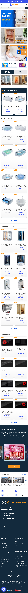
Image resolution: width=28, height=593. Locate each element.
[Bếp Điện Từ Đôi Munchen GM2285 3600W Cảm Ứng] (7, 401)
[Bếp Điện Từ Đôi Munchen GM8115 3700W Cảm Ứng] (21, 360)
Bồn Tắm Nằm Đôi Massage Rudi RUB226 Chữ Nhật (8, 108)
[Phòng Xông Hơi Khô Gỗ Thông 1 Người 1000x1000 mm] (21, 303)
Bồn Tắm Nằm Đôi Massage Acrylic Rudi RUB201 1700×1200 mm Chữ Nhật (7, 211)
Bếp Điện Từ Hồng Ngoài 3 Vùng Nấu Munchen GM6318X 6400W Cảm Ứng (7, 351)
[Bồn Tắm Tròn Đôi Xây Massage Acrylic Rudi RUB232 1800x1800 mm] (7, 122)
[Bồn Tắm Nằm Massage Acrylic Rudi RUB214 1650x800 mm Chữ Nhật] (21, 147)
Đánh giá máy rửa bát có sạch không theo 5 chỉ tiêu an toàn (6, 485)
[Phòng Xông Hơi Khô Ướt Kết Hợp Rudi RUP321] (7, 230)
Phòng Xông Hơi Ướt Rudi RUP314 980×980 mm (21, 245)
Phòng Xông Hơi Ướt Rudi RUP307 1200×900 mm (7, 294)
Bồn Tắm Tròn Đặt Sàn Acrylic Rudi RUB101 (21, 210)
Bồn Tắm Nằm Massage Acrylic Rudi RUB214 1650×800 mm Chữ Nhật (20, 162)
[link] (14, 1)
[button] (1, 1)
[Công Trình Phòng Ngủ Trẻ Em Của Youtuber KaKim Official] (14, 452)
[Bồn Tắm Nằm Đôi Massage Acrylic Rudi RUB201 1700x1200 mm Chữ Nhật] (7, 196)
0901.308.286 (6, 510)
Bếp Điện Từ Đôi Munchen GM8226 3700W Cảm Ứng (21, 350)
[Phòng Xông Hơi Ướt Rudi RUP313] (7, 255)
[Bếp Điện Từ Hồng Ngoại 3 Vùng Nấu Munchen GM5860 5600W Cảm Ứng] (21, 380)
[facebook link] (8, 576)
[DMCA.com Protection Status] (10, 590)
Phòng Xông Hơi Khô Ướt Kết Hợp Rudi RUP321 (7, 245)
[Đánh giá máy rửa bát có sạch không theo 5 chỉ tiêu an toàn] (6, 477)
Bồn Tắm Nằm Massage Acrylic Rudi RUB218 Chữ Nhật (7, 162)
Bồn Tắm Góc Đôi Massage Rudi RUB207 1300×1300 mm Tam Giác (20, 108)
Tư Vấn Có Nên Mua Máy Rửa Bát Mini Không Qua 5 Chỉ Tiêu (17, 485)
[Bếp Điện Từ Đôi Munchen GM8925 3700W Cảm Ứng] (7, 380)
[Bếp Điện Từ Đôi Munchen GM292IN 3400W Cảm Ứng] (7, 360)
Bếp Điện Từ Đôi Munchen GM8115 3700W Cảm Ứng (21, 370)
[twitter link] (14, 576)
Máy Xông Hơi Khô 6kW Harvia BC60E (20, 294)
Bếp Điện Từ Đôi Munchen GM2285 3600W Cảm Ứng (7, 412)
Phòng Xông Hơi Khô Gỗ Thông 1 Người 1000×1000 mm (20, 318)
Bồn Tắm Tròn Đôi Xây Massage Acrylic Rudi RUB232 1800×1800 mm (7, 137)
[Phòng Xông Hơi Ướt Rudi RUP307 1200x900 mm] (7, 279)
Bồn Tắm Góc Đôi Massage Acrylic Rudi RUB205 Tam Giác (21, 186)
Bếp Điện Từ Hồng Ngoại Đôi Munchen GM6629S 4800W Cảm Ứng (20, 413)
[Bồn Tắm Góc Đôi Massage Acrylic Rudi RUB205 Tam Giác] (21, 171)
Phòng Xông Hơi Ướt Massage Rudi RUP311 (21, 269)
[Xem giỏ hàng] (26, 5)
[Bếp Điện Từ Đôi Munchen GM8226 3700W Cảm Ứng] (21, 338)
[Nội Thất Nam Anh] (14, 5)
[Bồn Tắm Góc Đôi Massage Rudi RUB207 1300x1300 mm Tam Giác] (20, 94)
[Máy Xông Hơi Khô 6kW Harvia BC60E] (21, 279)
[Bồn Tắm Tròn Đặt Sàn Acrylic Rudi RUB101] (21, 196)
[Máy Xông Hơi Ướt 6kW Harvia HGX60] (7, 303)
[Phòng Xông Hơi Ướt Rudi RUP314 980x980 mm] (21, 230)
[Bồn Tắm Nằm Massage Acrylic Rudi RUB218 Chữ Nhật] (7, 147)
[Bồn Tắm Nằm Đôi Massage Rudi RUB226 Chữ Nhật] (7, 94)
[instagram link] (11, 576)
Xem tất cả (14, 220)
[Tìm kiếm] (26, 8)
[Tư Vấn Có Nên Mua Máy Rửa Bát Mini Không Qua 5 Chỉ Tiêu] (18, 477)
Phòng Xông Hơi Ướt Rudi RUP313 (7, 269)
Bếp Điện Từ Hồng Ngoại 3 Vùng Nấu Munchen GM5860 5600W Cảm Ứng (20, 392)
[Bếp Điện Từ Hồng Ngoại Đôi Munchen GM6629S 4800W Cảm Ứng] (21, 401)
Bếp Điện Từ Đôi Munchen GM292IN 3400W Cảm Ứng (7, 371)
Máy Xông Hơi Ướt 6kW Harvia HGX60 (7, 318)
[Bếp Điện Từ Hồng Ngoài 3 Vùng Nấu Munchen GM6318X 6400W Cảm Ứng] (7, 338)
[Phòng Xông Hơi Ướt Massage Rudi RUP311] (21, 255)
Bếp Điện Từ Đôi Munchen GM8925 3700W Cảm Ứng (7, 391)
